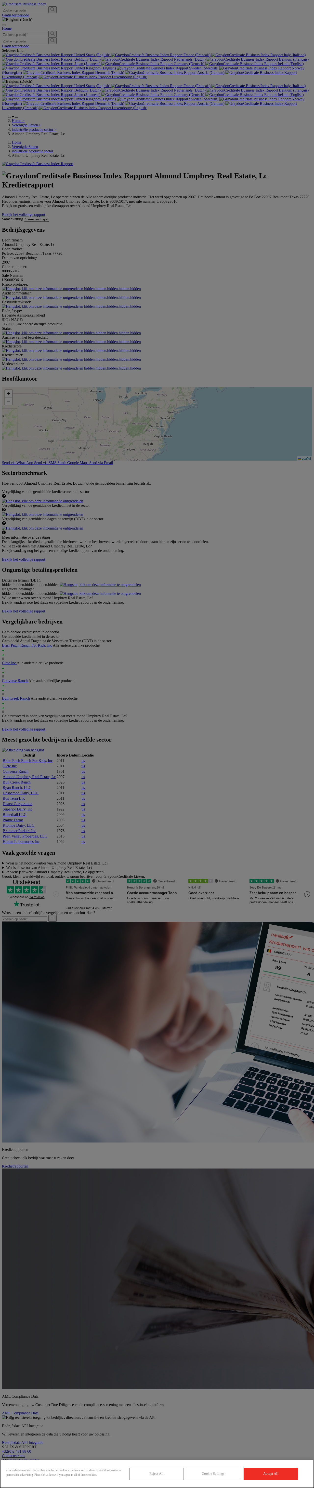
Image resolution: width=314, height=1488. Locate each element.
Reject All (156, 1473)
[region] (157, 1474)
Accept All (270, 1473)
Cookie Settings (213, 1473)
